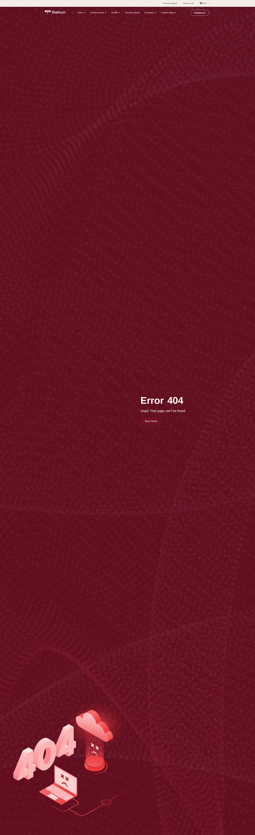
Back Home (151, 421)
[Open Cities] (85, 12)
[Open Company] (155, 12)
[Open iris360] (119, 12)
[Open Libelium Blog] (175, 12)
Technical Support (170, 3)
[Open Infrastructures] (106, 12)
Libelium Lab (188, 3)
